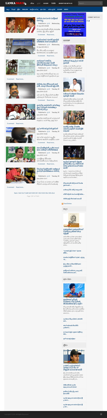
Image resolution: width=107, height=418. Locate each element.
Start (15, 193)
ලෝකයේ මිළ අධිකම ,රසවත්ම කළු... (73, 320)
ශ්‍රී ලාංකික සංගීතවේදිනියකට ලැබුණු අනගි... (72, 265)
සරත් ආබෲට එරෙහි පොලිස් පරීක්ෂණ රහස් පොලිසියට (48, 40)
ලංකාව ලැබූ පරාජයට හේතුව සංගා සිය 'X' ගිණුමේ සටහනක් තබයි (72, 367)
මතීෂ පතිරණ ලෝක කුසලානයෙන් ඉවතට (70, 386)
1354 (46, 193)
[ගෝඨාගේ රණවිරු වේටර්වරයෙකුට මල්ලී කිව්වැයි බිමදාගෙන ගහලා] (20, 67)
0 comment (41, 34)
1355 (49, 193)
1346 (19, 193)
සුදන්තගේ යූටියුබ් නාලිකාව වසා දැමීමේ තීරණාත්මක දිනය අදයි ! (72, 301)
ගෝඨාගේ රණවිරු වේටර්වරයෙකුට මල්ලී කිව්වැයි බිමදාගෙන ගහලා (47, 62)
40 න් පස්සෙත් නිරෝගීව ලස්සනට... (70, 326)
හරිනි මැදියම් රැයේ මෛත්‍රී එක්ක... (73, 194)
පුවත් (48, 23)
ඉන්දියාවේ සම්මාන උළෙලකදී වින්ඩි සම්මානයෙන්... (72, 271)
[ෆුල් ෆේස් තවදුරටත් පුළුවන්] (20, 135)
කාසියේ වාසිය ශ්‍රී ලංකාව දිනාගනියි (70, 392)
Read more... (51, 34)
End (53, 193)
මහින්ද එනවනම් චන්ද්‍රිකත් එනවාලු (47, 19)
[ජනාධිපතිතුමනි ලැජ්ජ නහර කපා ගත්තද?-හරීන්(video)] (20, 154)
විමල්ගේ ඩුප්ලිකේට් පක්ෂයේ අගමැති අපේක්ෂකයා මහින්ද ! (48, 171)
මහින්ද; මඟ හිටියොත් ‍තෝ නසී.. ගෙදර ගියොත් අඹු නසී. (48, 85)
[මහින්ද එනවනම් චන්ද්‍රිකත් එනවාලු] (20, 25)
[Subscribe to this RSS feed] (60, 13)
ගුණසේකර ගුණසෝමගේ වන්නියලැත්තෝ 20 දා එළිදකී (73, 231)
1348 (26, 193)
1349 (29, 193)
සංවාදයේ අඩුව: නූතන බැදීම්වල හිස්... (73, 333)
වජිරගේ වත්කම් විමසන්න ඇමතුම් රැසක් (73, 94)
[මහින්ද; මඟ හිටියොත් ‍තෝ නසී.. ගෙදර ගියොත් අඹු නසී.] (20, 90)
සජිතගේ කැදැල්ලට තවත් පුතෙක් (73, 61)
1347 (23, 193)
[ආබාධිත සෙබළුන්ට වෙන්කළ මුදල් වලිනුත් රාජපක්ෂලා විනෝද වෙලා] (20, 112)
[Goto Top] (101, 414)
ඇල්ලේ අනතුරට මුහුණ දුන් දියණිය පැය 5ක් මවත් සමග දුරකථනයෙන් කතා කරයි (73, 164)
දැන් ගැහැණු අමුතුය (69, 338)
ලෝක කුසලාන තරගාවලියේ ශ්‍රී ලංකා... (73, 405)
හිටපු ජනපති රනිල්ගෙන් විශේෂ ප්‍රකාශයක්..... (73, 184)
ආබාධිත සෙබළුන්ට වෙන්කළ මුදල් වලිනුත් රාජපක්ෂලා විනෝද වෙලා (48, 107)
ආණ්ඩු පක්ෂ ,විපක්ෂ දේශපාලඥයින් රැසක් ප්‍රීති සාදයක (73, 128)
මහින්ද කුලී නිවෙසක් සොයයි (72, 198)
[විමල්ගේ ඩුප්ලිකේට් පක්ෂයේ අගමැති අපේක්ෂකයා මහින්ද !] (20, 175)
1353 (43, 193)
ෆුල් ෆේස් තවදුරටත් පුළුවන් (47, 128)
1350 (33, 193)
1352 (39, 193)
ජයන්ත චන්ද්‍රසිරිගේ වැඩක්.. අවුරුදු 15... (73, 258)
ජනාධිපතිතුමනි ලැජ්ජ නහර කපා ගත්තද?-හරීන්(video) (48, 148)
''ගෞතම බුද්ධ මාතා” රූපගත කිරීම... (72, 252)
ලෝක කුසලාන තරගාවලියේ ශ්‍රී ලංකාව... (73, 399)
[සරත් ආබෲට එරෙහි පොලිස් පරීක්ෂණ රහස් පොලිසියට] (20, 46)
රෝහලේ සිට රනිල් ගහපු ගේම (72, 190)
